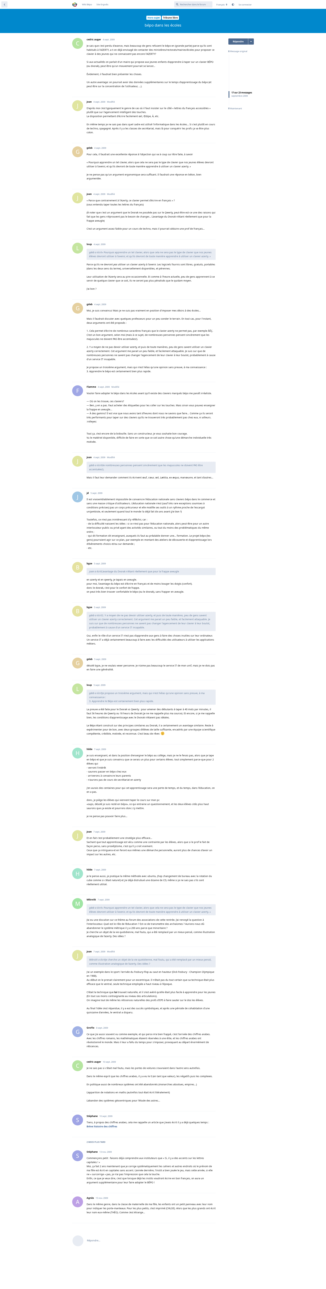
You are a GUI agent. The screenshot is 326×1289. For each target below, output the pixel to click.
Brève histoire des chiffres (102, 1126)
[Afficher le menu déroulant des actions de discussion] (251, 41)
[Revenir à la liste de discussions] (4, 4)
